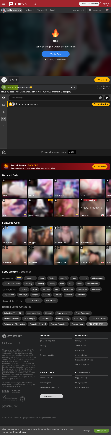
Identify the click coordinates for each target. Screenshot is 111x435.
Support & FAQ (81, 378)
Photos (42, 10)
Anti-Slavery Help (82, 365)
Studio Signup (45, 383)
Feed (52, 10)
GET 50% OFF (100, 167)
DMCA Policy (80, 350)
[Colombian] (19, 278)
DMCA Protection (82, 387)
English (9, 343)
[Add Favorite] (4, 80)
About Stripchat (49, 341)
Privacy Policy (80, 341)
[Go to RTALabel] (6, 391)
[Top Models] (35, 3)
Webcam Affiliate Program (50, 387)
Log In (104, 4)
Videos (30, 10)
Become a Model (46, 378)
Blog (44, 346)
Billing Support (81, 383)
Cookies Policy (81, 355)
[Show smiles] (100, 97)
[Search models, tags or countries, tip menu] (107, 10)
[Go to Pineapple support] (23, 399)
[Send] (107, 97)
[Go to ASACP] (16, 391)
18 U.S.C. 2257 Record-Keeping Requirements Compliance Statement (29, 418)
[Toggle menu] (4, 3)
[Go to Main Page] (19, 3)
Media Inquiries (49, 355)
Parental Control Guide (84, 360)
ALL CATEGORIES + (97, 324)
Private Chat (100, 104)
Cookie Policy (19, 432)
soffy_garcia (9, 271)
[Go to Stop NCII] (10, 406)
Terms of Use (80, 346)
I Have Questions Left (51, 396)
